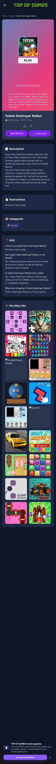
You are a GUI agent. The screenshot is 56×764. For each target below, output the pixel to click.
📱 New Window (15, 133)
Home (4, 16)
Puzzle (11, 16)
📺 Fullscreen (39, 133)
